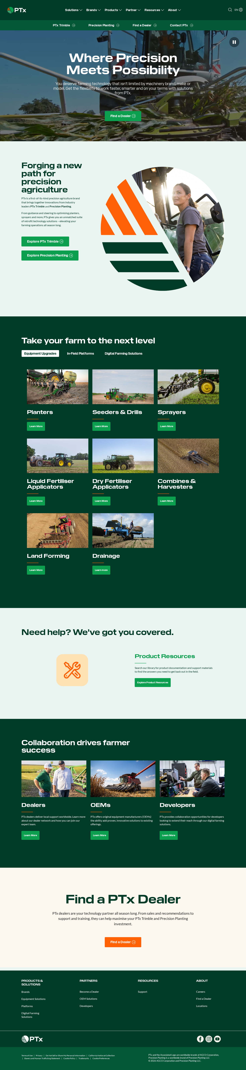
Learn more (101, 570)
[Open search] (230, 10)
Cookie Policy (69, 1058)
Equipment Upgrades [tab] (40, 353)
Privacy (39, 1055)
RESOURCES (148, 981)
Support (142, 991)
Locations (201, 1005)
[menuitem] (73, 10)
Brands (25, 991)
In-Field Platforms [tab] (80, 353)
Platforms (27, 1006)
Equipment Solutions (33, 998)
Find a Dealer (203, 998)
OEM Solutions (88, 998)
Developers (86, 1005)
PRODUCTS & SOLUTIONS (32, 982)
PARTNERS (88, 981)
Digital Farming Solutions (30, 1014)
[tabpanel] (123, 476)
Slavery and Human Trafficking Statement (42, 1058)
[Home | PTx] (16, 9)
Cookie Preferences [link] (101, 1058)
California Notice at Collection (102, 1055)
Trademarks (83, 1058)
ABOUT (202, 981)
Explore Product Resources (152, 682)
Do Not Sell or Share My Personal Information (65, 1055)
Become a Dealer (89, 991)
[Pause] (234, 42)
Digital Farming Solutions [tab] (123, 353)
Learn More (36, 426)
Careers (200, 991)
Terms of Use (27, 1055)
